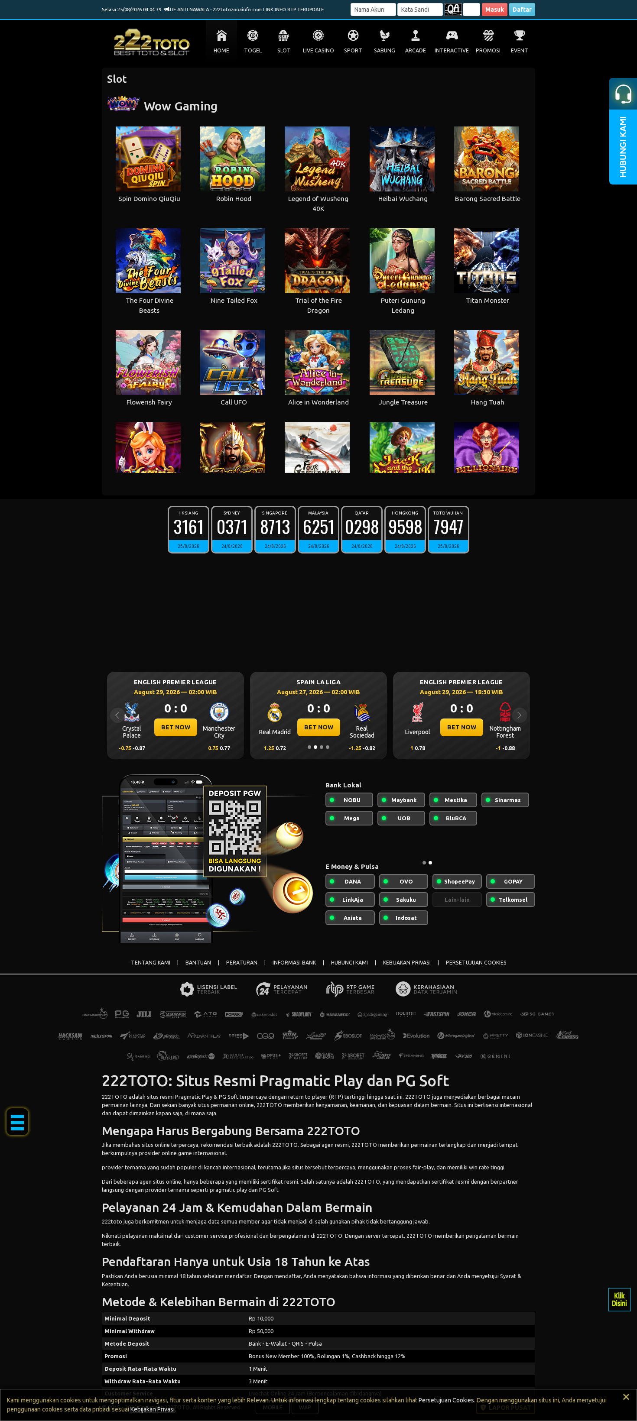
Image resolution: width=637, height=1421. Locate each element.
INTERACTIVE (452, 50)
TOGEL (253, 50)
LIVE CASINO (318, 50)
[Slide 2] (315, 747)
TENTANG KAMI (150, 962)
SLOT (284, 50)
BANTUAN (198, 962)
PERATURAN (241, 962)
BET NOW (175, 727)
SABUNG (384, 50)
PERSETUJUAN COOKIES (476, 962)
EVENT (519, 50)
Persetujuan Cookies (446, 1400)
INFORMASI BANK (294, 962)
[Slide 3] (321, 747)
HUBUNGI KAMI (349, 962)
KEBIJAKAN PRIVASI (407, 962)
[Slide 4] (327, 747)
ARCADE (415, 50)
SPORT (353, 50)
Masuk (494, 9)
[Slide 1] (309, 747)
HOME (221, 50)
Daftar (522, 9)
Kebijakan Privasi (152, 1409)
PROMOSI (488, 50)
